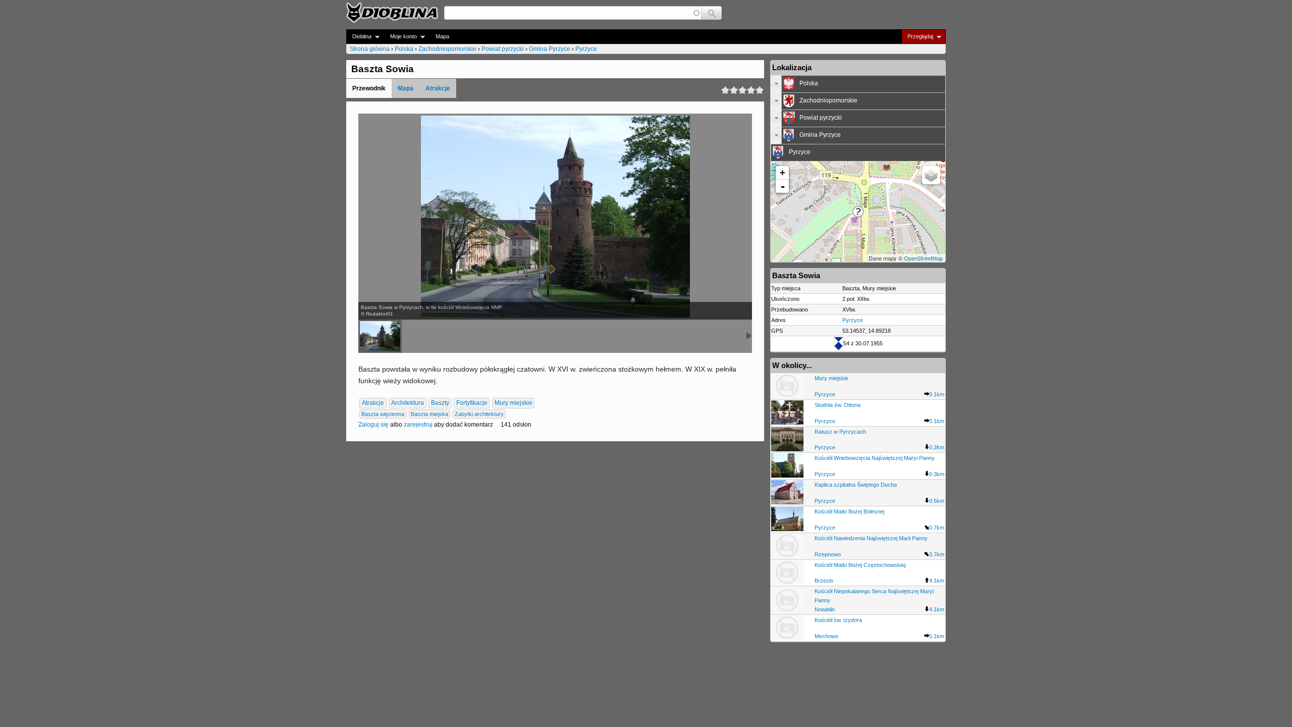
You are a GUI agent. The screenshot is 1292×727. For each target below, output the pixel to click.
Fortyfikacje (472, 402)
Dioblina (358, 36)
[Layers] (931, 175)
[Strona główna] (392, 12)
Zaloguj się (373, 424)
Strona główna (370, 49)
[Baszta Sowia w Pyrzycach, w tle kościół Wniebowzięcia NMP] (380, 336)
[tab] (858, 83)
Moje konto (400, 36)
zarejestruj (418, 424)
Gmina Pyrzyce (549, 49)
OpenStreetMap (923, 258)
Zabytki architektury (479, 414)
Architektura (407, 402)
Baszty (440, 402)
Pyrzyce (586, 49)
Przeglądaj (917, 36)
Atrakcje (437, 88)
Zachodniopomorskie (447, 49)
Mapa (442, 36)
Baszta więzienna (382, 414)
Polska (404, 49)
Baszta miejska (429, 414)
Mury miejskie (513, 402)
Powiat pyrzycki (502, 49)
